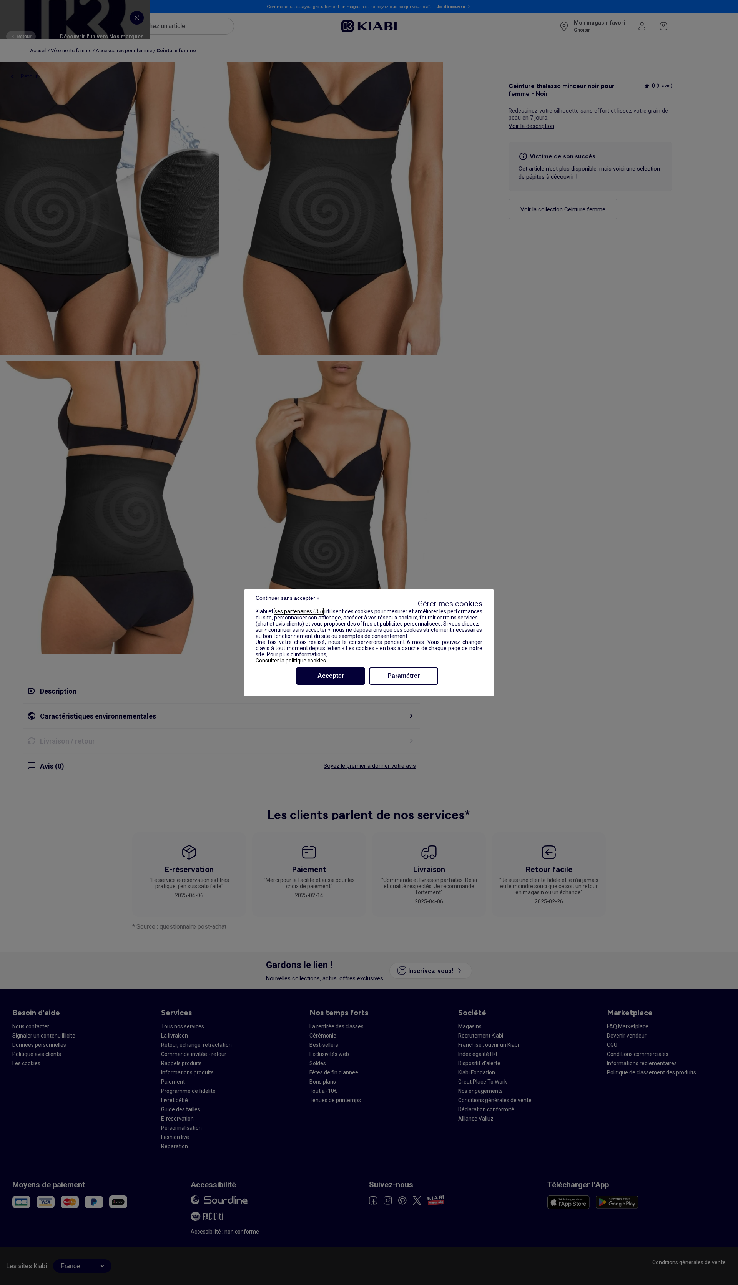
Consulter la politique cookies (291, 660)
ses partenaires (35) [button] (298, 611)
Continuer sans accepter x (287, 598)
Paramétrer (403, 675)
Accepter (330, 675)
